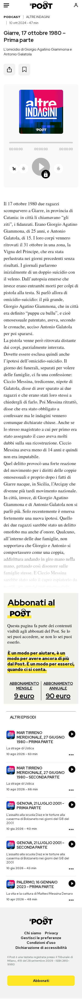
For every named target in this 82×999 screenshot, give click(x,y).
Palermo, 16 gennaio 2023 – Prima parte (37, 884)
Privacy (51, 933)
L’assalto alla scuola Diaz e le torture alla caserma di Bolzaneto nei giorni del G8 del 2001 (37, 819)
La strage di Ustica (20, 748)
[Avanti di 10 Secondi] (58, 168)
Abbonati (41, 980)
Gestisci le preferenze (41, 937)
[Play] (41, 168)
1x (13, 169)
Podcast (12, 17)
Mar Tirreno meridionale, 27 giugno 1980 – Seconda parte (40, 773)
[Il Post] (41, 5)
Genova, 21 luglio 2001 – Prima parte (40, 805)
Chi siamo (32, 933)
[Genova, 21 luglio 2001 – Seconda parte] (10, 845)
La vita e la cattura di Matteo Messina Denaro (39, 893)
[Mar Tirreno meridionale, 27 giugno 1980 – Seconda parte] (10, 771)
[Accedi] (76, 5)
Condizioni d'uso (41, 942)
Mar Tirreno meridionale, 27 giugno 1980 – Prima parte (40, 737)
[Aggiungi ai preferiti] (24, 69)
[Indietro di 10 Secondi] (23, 168)
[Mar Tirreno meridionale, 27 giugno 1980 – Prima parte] (10, 735)
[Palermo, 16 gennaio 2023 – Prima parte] (10, 885)
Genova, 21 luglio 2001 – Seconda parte (40, 845)
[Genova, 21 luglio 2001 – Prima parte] (10, 806)
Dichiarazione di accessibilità (41, 947)
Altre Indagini (38, 17)
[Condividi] (9, 69)
